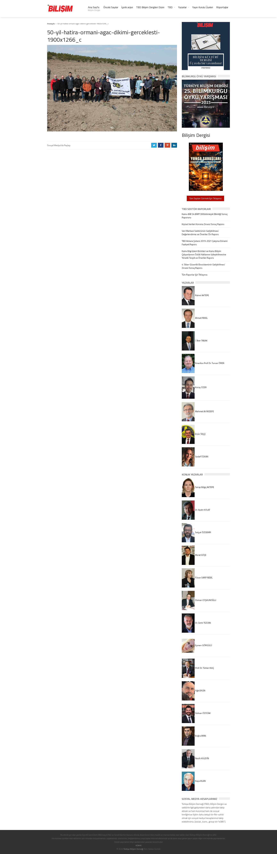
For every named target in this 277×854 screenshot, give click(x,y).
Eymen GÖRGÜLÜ (203, 645)
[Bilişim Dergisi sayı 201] (206, 166)
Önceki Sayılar (110, 7)
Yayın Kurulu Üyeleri (202, 7)
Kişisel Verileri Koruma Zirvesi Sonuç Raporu (203, 224)
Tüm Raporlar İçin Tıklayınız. (195, 274)
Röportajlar (222, 7)
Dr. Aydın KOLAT (202, 509)
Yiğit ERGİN (200, 690)
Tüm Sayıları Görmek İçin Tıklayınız (205, 198)
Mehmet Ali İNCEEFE (204, 411)
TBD (170, 7)
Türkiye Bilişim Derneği (133, 848)
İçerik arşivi (127, 7)
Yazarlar (182, 7)
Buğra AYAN (200, 735)
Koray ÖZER (201, 387)
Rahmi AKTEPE (202, 295)
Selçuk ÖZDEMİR (203, 532)
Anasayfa (51, 23)
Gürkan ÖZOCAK (203, 713)
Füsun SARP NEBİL (204, 577)
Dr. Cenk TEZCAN (203, 622)
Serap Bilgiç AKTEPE (204, 487)
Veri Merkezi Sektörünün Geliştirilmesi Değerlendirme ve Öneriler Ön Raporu (200, 232)
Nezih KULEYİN (202, 758)
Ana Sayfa (94, 8)
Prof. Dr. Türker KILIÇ (204, 668)
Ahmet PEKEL (201, 318)
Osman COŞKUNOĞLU (205, 600)
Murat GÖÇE (200, 555)
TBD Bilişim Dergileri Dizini (150, 7)
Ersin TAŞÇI (200, 434)
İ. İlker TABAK (201, 340)
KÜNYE (139, 845)
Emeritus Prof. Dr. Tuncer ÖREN (209, 363)
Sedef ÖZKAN (201, 456)
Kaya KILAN (200, 781)
